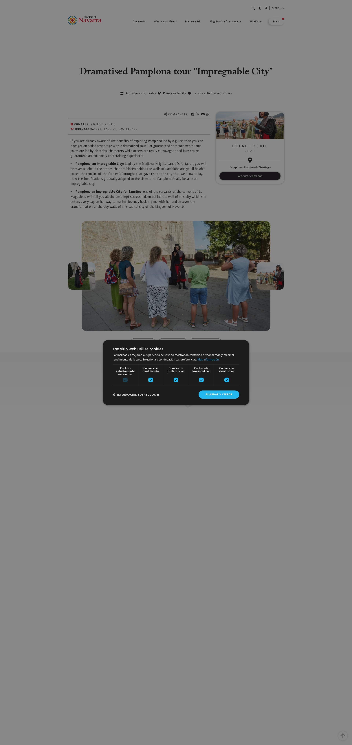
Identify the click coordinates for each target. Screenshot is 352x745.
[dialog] (176, 372)
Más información (208, 359)
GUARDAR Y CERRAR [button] (219, 394)
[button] (136, 394)
